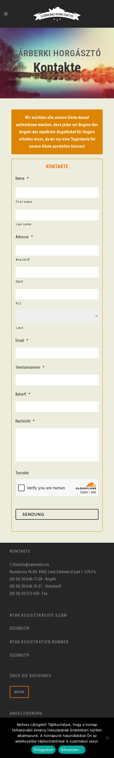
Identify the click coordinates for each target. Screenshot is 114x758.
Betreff (22, 394)
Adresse (24, 237)
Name (22, 178)
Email (21, 340)
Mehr (19, 692)
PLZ (19, 303)
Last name (24, 224)
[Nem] (107, 738)
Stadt (19, 281)
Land (19, 328)
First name (24, 202)
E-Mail (14, 564)
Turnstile (22, 473)
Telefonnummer (30, 367)
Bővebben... (72, 749)
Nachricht (25, 421)
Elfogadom (43, 749)
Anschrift (23, 260)
